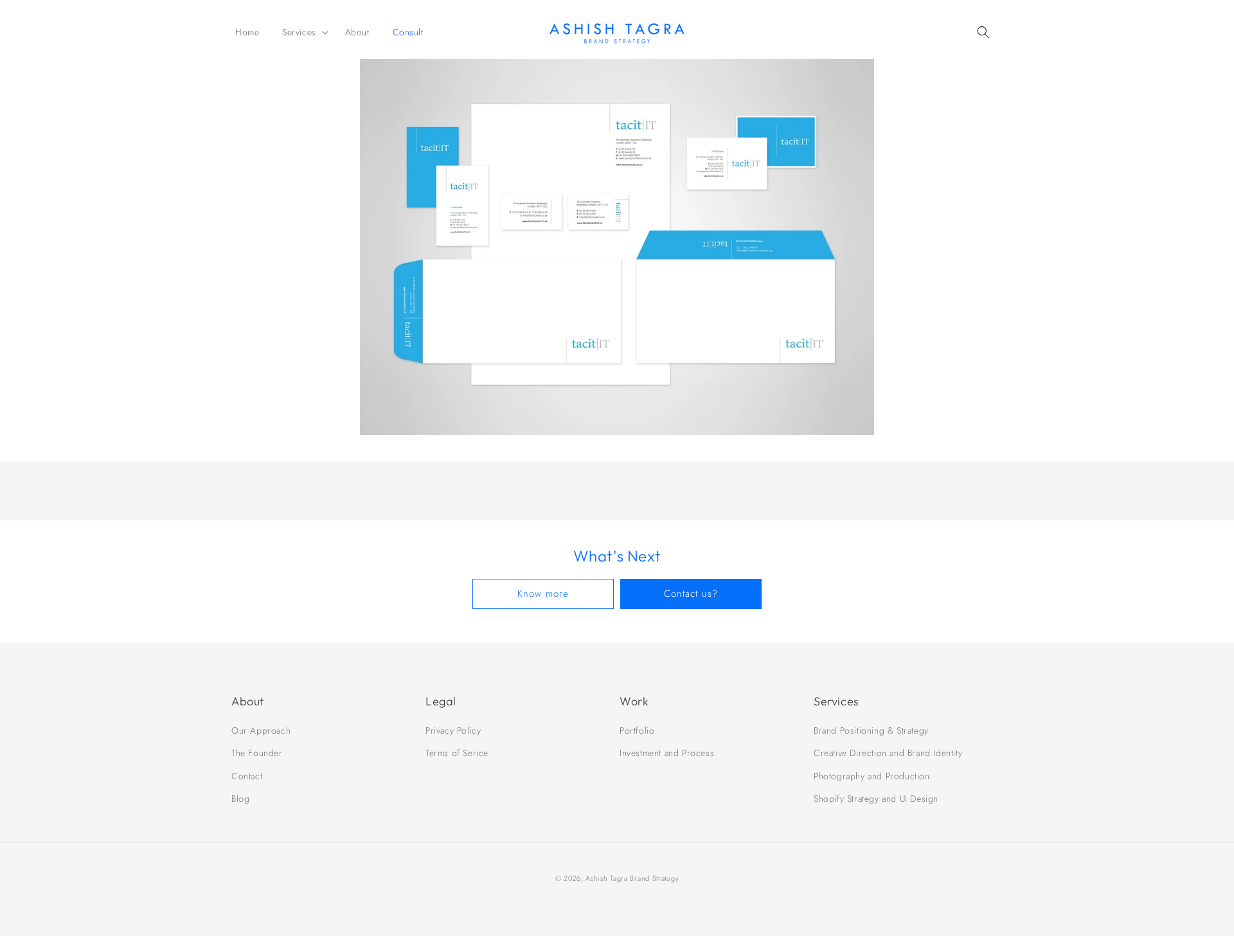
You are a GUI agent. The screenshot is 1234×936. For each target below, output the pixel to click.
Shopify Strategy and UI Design (876, 798)
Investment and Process (667, 752)
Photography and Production (872, 776)
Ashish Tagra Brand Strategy (632, 878)
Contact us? (691, 594)
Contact (246, 776)
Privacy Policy (453, 730)
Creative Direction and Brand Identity (888, 752)
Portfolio (637, 730)
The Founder (257, 752)
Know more (543, 594)
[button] (302, 32)
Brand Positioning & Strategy (871, 730)
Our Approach (261, 730)
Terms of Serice (456, 752)
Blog (240, 798)
